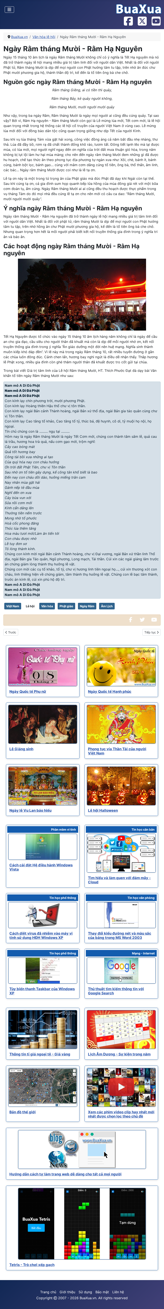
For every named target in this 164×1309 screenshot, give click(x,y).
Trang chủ (48, 1292)
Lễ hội (30, 606)
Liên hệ (118, 1292)
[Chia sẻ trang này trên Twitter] (142, 620)
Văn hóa (47, 606)
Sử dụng (85, 1292)
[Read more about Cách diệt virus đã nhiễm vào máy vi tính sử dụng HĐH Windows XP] (43, 915)
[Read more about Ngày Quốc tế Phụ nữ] (43, 667)
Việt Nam (12, 606)
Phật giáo (66, 606)
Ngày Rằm (87, 606)
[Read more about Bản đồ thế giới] (43, 1087)
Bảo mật (102, 1292)
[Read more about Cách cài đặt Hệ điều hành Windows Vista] (43, 847)
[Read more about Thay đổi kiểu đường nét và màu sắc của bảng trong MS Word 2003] (121, 915)
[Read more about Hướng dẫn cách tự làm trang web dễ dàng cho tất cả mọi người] (82, 1149)
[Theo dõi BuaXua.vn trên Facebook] (128, 21)
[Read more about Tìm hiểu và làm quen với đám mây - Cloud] (121, 853)
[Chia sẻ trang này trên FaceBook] (130, 620)
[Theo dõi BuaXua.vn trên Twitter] (142, 21)
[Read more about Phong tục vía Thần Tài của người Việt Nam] (121, 724)
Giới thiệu (67, 1292)
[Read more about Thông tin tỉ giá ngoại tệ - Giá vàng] (43, 1029)
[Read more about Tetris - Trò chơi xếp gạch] (82, 1224)
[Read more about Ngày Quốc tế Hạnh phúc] (121, 667)
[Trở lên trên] (156, 1301)
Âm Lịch (107, 606)
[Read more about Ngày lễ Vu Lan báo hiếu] (43, 786)
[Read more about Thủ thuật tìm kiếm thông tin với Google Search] (121, 970)
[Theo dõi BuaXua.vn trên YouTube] (156, 21)
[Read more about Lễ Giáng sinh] (43, 724)
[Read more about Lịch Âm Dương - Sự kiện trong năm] (121, 1029)
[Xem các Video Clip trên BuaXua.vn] (154, 620)
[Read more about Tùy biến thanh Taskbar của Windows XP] (43, 970)
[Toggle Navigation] (9, 9)
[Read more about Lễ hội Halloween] (121, 786)
